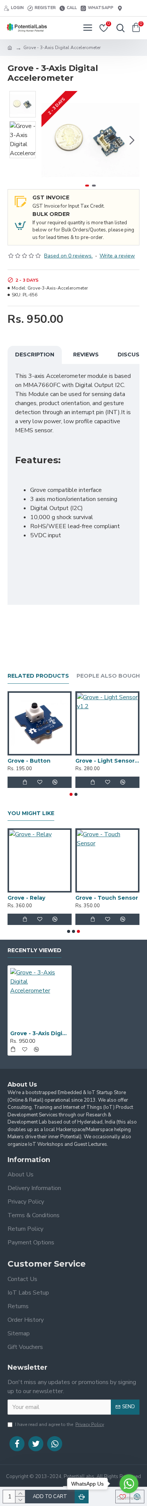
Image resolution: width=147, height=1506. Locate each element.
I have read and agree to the (59, 1424)
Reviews (86, 354)
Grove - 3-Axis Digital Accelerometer (39, 1033)
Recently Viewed (34, 950)
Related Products (38, 676)
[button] (49, 140)
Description (34, 354)
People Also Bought (110, 676)
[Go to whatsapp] (128, 1483)
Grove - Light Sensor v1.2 (107, 760)
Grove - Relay (26, 897)
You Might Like (31, 813)
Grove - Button (29, 760)
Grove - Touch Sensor (106, 897)
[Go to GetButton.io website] (129, 1498)
